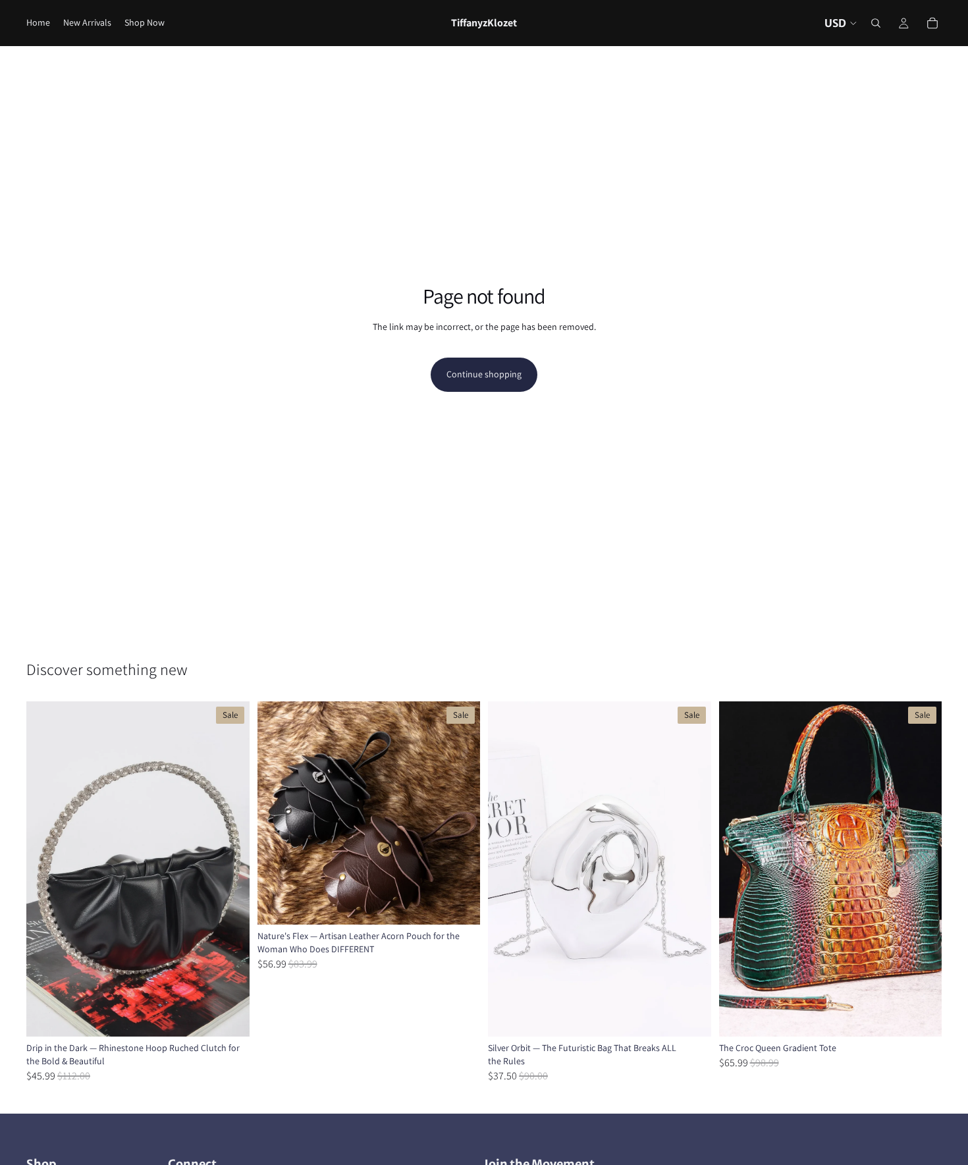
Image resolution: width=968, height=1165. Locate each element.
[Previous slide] (46, 869)
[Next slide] (230, 869)
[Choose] (229, 1016)
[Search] (875, 23)
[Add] (691, 1016)
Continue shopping (484, 374)
